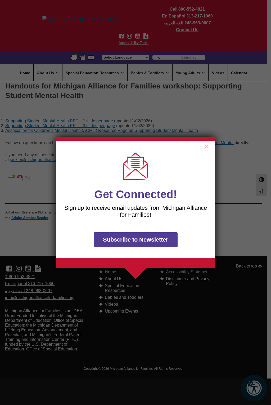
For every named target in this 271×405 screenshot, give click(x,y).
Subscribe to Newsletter (135, 239)
